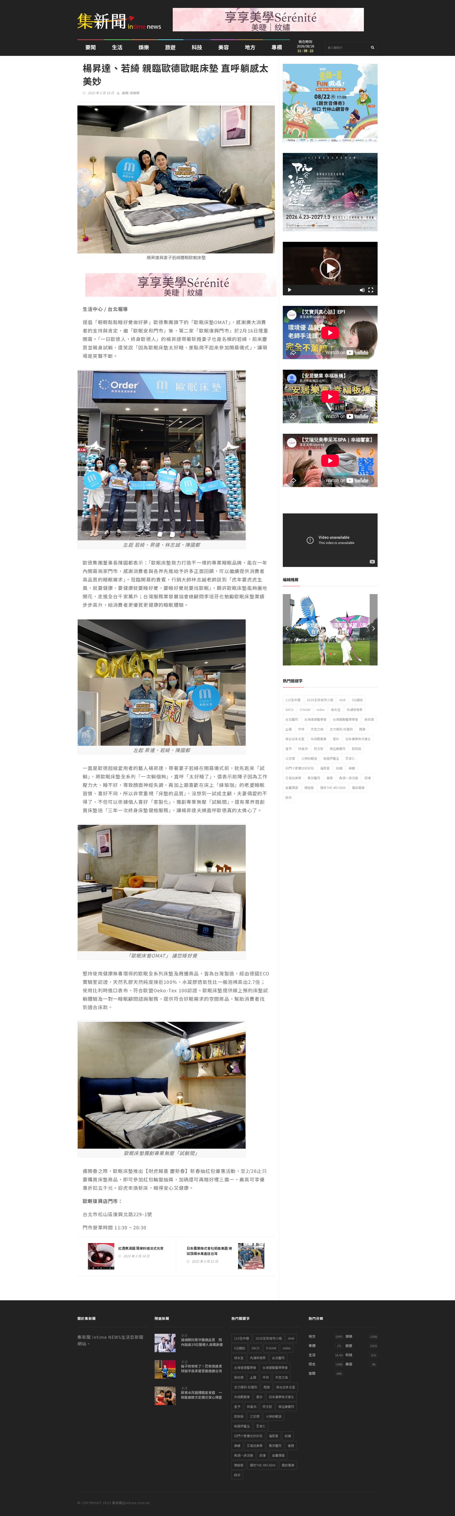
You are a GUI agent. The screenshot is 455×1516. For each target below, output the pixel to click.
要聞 (90, 47)
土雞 (288, 729)
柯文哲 (318, 748)
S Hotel (305, 709)
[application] (330, 268)
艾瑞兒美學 (293, 778)
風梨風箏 (358, 787)
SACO (289, 709)
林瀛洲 (303, 748)
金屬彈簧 (291, 787)
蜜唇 (330, 778)
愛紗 (336, 739)
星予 (288, 748)
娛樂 (144, 47)
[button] (330, 268)
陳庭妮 (309, 787)
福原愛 (325, 768)
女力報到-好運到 (341, 729)
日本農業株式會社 (358, 739)
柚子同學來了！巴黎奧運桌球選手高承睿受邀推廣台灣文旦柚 (201, 1371)
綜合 (312, 1363)
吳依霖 (369, 719)
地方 (250, 47)
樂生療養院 (337, 748)
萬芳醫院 (314, 778)
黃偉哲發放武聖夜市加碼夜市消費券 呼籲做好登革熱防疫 (330, 628)
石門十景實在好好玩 (299, 768)
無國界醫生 (331, 758)
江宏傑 (290, 758)
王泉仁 (350, 758)
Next (374, 630)
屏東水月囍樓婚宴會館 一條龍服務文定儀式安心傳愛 (201, 1395)
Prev (287, 630)
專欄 (276, 47)
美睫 (352, 768)
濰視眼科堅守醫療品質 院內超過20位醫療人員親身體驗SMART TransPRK (202, 1344)
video (320, 709)
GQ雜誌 (357, 699)
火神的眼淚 (309, 758)
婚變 (362, 729)
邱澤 (367, 778)
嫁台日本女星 (294, 739)
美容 (223, 47)
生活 (117, 47)
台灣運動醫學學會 (345, 719)
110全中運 (292, 699)
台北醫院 (291, 719)
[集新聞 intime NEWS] (121, 17)
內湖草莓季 (355, 709)
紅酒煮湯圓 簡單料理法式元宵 (141, 1248)
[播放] (289, 290)
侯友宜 (335, 709)
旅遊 (170, 47)
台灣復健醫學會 (315, 719)
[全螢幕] (370, 290)
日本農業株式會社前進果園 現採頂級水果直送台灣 (209, 1251)
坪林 (301, 729)
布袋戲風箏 (319, 739)
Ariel (342, 699)
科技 (197, 47)
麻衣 (288, 797)
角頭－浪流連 (348, 778)
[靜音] (362, 290)
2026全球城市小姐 (320, 699)
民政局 (356, 748)
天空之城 (317, 729)
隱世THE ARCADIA (333, 787)
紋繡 (339, 768)
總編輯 (134, 92)
